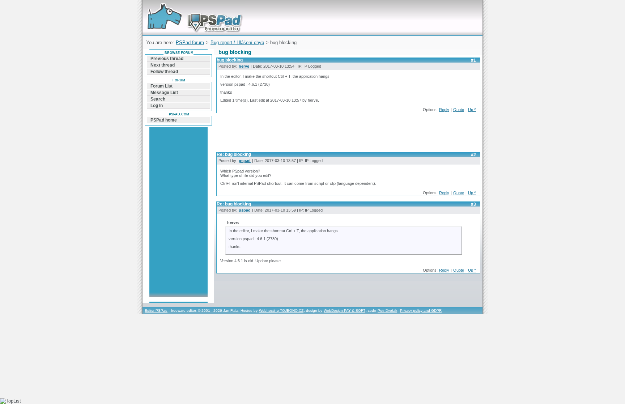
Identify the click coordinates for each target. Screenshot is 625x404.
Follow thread (164, 71)
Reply (444, 109)
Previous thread (166, 58)
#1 (473, 60)
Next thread (162, 65)
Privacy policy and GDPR (421, 310)
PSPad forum (190, 42)
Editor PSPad (156, 310)
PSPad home (163, 120)
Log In (156, 105)
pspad (245, 160)
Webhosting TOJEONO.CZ (281, 310)
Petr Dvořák (387, 310)
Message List (164, 92)
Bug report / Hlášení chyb (237, 42)
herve (244, 66)
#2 (473, 155)
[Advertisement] (348, 134)
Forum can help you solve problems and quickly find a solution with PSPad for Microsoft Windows (193, 8)
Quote (458, 109)
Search (157, 99)
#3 (473, 204)
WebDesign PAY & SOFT (344, 310)
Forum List (161, 86)
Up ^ (472, 109)
